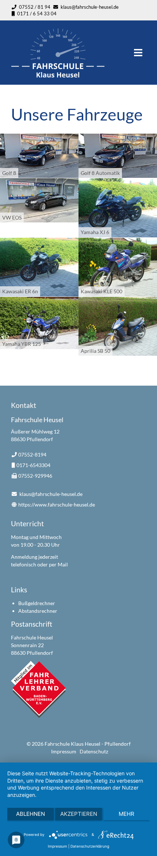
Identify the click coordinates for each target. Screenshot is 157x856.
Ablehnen (30, 813)
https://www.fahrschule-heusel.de (56, 504)
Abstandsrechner (37, 611)
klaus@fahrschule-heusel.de (90, 7)
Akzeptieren (78, 813)
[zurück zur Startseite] (58, 75)
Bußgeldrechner (36, 603)
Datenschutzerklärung (89, 846)
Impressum (63, 751)
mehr (126, 813)
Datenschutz (94, 751)
